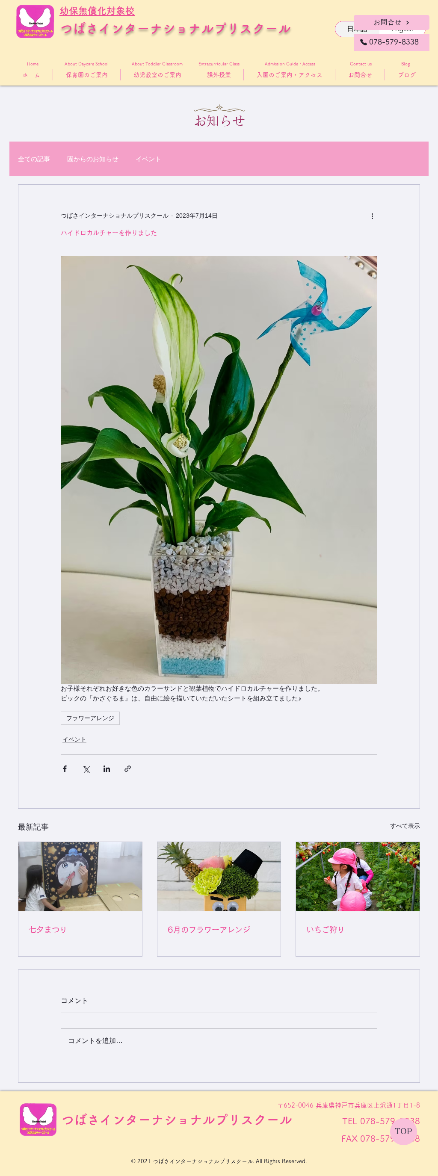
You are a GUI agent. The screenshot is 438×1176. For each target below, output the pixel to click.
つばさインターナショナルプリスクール (175, 28)
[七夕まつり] (80, 876)
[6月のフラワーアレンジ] (219, 876)
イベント (148, 159)
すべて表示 (405, 825)
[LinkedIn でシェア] (107, 769)
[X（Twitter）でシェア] (86, 769)
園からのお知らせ (92, 159)
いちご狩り (325, 930)
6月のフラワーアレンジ (209, 930)
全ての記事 (34, 159)
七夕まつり (48, 930)
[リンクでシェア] (128, 769)
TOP (403, 1131)
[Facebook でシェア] (65, 769)
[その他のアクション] (372, 215)
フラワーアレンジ (90, 718)
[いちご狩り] (358, 876)
